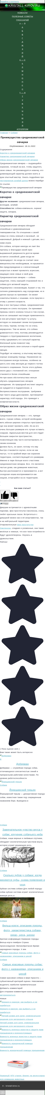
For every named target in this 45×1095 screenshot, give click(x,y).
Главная (4, 133)
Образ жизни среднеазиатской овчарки (19, 160)
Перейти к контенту (9, 2)
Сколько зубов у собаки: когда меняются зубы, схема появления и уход (22, 880)
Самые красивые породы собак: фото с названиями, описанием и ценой (22, 969)
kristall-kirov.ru (24, 5)
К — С (22, 60)
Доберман (22, 764)
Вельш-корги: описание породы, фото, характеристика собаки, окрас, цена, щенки (22, 930)
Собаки (14, 133)
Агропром (22, 129)
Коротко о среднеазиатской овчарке (17, 153)
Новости (22, 13)
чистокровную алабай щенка (14, 181)
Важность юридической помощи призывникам (22, 1050)
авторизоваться (7, 995)
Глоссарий (22, 20)
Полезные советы (22, 16)
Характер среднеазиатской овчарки (17, 156)
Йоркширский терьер (22, 790)
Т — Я (22, 93)
